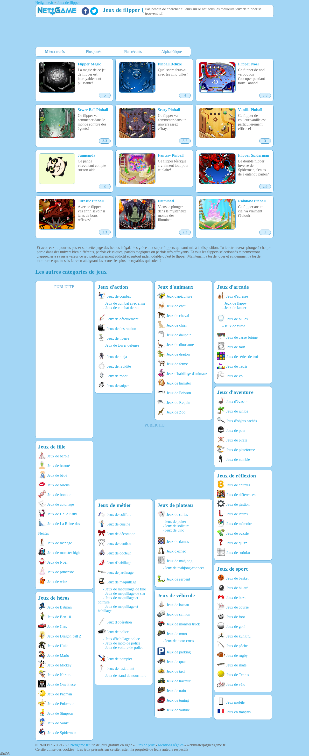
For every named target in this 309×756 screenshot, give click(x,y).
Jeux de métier (114, 505)
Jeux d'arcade (233, 287)
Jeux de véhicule (176, 595)
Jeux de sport (232, 569)
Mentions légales (170, 745)
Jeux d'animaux (175, 287)
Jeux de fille (51, 447)
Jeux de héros (54, 598)
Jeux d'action (113, 287)
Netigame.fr (79, 745)
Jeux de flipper (121, 10)
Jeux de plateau (175, 505)
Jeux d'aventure (235, 392)
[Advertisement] (152, 32)
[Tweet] (94, 14)
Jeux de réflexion (236, 476)
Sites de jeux (145, 745)
